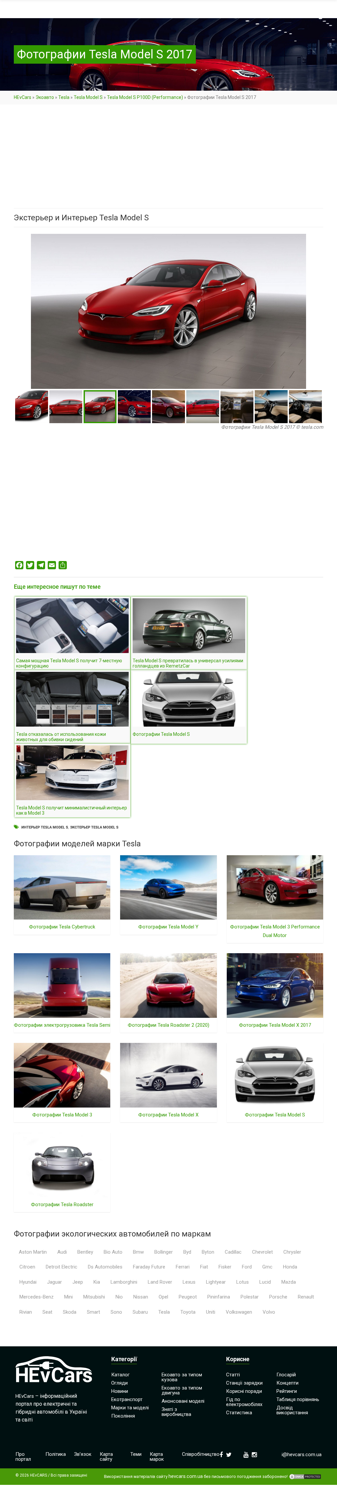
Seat (47, 1312)
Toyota (187, 1312)
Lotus (242, 1282)
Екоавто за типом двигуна (182, 1390)
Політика (55, 1454)
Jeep (77, 1282)
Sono (116, 1312)
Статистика (239, 1413)
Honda (290, 1267)
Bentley (85, 1252)
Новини (119, 1391)
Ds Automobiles (105, 1267)
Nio (119, 1297)
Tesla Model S (88, 97)
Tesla (63, 97)
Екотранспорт (127, 1399)
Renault (306, 1297)
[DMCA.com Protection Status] (305, 1476)
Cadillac (233, 1252)
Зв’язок (82, 1454)
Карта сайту (106, 1456)
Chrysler (292, 1252)
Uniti (210, 1312)
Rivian (25, 1312)
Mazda (288, 1282)
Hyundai (28, 1282)
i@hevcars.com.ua (302, 1454)
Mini (68, 1297)
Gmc (267, 1267)
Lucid (265, 1282)
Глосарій (286, 1375)
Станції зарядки (244, 1383)
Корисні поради (244, 1391)
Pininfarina (218, 1297)
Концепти (287, 1383)
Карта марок (157, 1456)
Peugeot (188, 1297)
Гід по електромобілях (244, 1401)
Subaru (140, 1312)
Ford (247, 1267)
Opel (163, 1297)
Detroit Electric (61, 1267)
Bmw (138, 1252)
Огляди (119, 1383)
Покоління (123, 1416)
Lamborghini (124, 1282)
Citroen (27, 1267)
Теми (136, 1454)
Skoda (69, 1312)
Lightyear (216, 1282)
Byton (208, 1252)
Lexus (189, 1282)
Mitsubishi (94, 1297)
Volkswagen (239, 1312)
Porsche (278, 1297)
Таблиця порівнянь (297, 1399)
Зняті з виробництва (176, 1411)
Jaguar (54, 1282)
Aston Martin (33, 1252)
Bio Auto (113, 1252)
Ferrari (183, 1267)
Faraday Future (149, 1267)
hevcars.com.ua (185, 1476)
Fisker (225, 1267)
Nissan (140, 1297)
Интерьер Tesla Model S (44, 827)
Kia (96, 1282)
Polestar (250, 1297)
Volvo (269, 1312)
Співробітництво (201, 1454)
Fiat (204, 1267)
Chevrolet (262, 1252)
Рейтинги (286, 1391)
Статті (233, 1375)
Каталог (120, 1375)
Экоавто (45, 97)
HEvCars (22, 97)
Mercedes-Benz (36, 1297)
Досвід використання (292, 1410)
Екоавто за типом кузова (182, 1377)
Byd (187, 1252)
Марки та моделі (130, 1408)
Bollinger (163, 1252)
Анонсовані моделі (183, 1401)
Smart (93, 1312)
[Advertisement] (168, 159)
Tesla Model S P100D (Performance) (145, 97)
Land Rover (160, 1282)
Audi (62, 1252)
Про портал (23, 1456)
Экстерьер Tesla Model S (94, 827)
